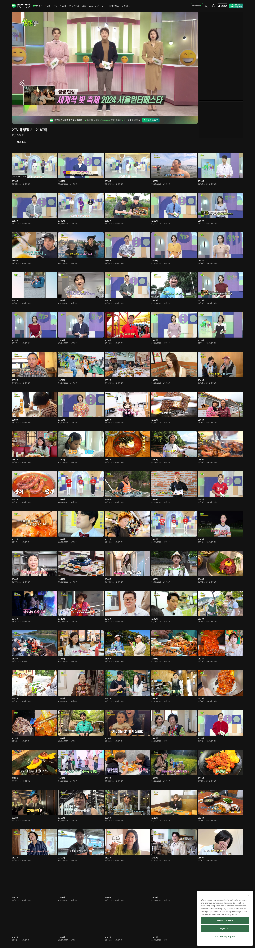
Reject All (225, 928)
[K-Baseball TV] (197, 5)
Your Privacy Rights (225, 936)
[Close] (249, 895)
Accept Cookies (225, 920)
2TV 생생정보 (22, 129)
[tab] (21, 142)
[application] (105, 64)
